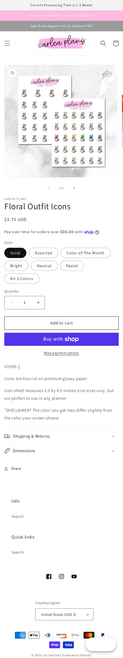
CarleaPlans (52, 655)
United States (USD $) (58, 614)
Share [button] (16, 468)
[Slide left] (49, 188)
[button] (7, 43)
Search (17, 516)
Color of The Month (86, 252)
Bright (16, 265)
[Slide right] (74, 188)
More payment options (61, 353)
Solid (15, 252)
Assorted (43, 252)
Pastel (72, 265)
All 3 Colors (21, 278)
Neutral (44, 265)
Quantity (11, 291)
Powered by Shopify (77, 655)
